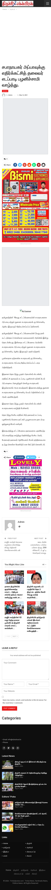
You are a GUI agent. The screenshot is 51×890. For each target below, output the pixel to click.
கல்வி (5, 856)
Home (5, 843)
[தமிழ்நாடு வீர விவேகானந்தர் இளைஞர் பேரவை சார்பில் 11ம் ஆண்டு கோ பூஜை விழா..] (7, 805)
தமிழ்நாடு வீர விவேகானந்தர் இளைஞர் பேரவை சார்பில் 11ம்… (31, 803)
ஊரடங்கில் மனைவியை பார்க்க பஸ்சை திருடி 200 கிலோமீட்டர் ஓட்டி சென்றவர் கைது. (38, 547)
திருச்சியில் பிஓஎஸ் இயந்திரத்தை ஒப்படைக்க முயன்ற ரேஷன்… (31, 785)
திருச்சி (29, 843)
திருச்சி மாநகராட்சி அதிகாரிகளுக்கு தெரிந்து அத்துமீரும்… (31, 774)
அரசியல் (5, 91)
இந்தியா (6, 852)
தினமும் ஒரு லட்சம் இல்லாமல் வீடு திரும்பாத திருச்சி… (30, 763)
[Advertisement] (25, 37)
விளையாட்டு (31, 852)
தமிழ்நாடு (6, 848)
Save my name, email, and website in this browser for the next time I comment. (25, 701)
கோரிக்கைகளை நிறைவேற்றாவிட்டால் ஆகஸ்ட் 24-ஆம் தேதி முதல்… (31, 814)
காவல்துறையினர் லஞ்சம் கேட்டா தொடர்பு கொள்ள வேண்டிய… (29, 825)
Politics (9, 572)
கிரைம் (29, 856)
